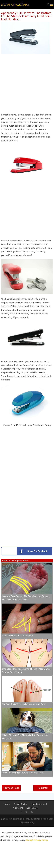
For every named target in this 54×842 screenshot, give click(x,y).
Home (7, 804)
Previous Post (11, 788)
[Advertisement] (27, 85)
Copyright (18, 808)
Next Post (42, 788)
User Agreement (39, 804)
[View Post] (27, 592)
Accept (29, 840)
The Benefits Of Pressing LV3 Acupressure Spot (24, 704)
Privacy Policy (20, 804)
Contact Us (32, 808)
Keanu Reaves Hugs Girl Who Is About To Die (22, 772)
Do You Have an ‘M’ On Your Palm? (17, 635)
